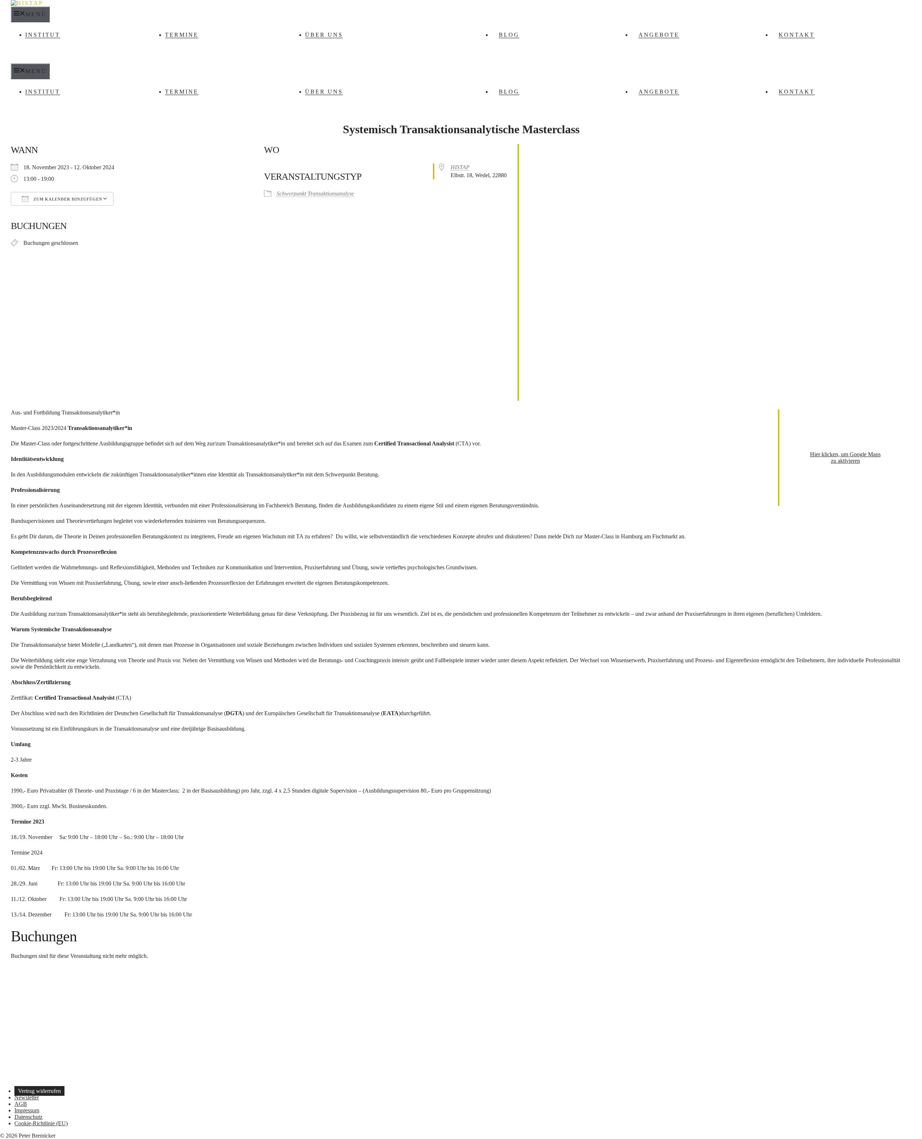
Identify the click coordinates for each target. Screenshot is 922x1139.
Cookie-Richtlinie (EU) (41, 1123)
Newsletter (26, 1097)
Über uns (324, 35)
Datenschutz (28, 1117)
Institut (42, 35)
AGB (20, 1104)
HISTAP (460, 167)
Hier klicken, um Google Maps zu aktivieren (845, 457)
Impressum (26, 1110)
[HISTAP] (27, 3)
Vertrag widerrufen (39, 1091)
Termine (181, 35)
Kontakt (797, 35)
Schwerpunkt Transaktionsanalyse (315, 193)
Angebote (659, 35)
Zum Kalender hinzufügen (67, 199)
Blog (509, 35)
